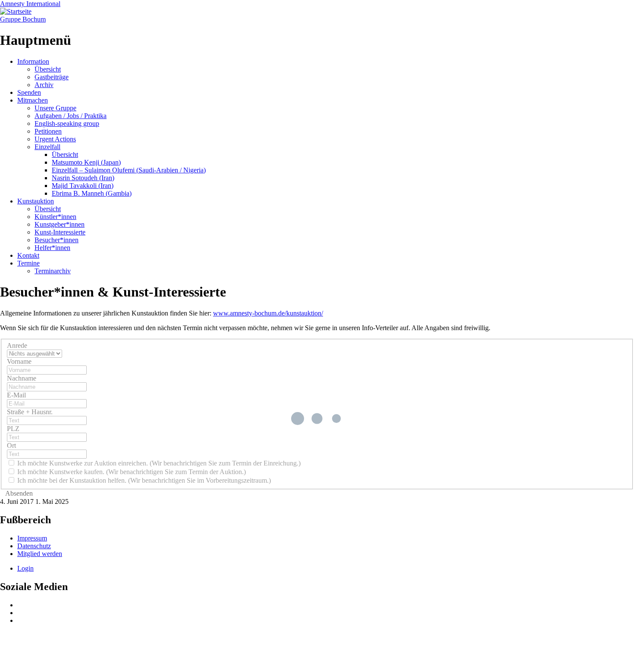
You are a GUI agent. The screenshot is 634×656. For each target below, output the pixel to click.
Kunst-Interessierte (60, 232)
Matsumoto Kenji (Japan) (86, 162)
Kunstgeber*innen (60, 224)
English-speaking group (67, 123)
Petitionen (48, 131)
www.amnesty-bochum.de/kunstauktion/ (268, 313)
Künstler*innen (55, 216)
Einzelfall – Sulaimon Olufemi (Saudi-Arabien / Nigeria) (129, 170)
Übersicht (48, 69)
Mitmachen (32, 100)
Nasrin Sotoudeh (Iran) (83, 177)
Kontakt (28, 255)
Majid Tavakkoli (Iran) (82, 185)
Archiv (44, 84)
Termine (28, 263)
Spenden (29, 92)
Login (25, 568)
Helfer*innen (52, 247)
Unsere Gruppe (55, 108)
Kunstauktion (35, 201)
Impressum (32, 538)
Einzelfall (47, 146)
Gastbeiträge (52, 77)
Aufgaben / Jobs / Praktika (71, 115)
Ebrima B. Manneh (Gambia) (92, 193)
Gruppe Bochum (23, 19)
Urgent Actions (55, 139)
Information (33, 61)
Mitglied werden (39, 553)
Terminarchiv (53, 271)
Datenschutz (34, 546)
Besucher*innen (56, 240)
